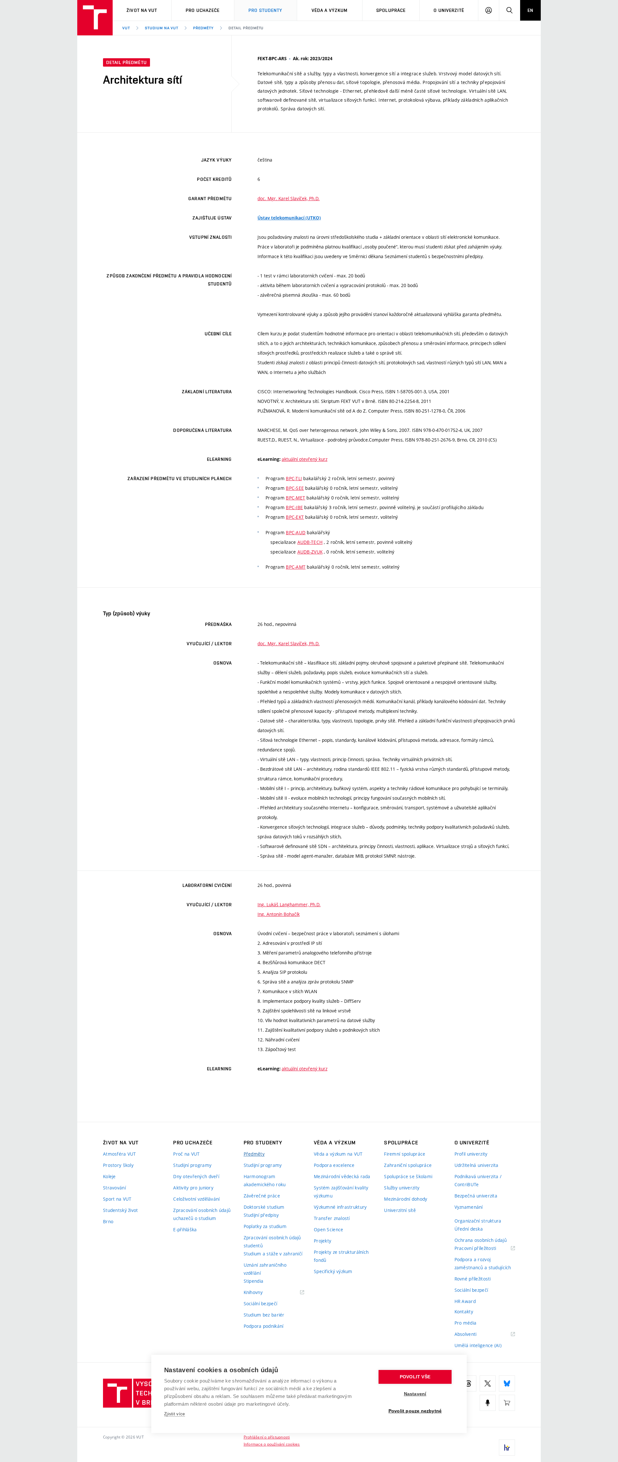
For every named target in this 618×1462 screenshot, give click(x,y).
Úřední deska (468, 1229)
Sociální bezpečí (260, 1303)
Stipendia (254, 1281)
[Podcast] (488, 1403)
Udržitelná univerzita (476, 1165)
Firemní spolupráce (404, 1154)
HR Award (465, 1301)
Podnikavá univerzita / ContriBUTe (477, 1180)
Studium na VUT (161, 28)
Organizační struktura (477, 1221)
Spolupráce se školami (408, 1176)
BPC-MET (295, 498)
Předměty (203, 28)
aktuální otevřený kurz (304, 459)
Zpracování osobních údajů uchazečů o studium (201, 1214)
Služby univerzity (401, 1188)
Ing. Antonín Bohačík (279, 914)
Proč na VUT (186, 1154)
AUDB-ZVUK (310, 552)
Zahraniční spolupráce (408, 1165)
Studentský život (120, 1210)
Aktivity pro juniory (193, 1188)
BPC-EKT (295, 517)
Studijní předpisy (261, 1215)
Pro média (465, 1323)
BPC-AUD (295, 532)
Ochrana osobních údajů (480, 1240)
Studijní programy (192, 1165)
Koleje (109, 1176)
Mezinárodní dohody (405, 1199)
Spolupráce (391, 10)
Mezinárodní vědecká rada (342, 1176)
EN (530, 10)
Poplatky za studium (265, 1226)
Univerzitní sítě (400, 1210)
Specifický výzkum (333, 1271)
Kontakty (463, 1311)
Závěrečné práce (262, 1196)
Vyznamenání (468, 1207)
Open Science (328, 1229)
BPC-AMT (295, 567)
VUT (126, 28)
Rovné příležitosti (472, 1279)
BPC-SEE (295, 488)
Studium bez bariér (264, 1315)
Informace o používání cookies (272, 1444)
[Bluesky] (507, 1383)
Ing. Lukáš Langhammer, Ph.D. (289, 904)
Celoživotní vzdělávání (196, 1199)
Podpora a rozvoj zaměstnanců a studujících (482, 1263)
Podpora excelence (334, 1165)
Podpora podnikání (264, 1326)
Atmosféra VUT (119, 1154)
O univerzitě (449, 10)
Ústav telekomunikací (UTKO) (289, 218)
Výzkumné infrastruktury (340, 1207)
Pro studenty (265, 10)
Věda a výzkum (330, 10)
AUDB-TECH (310, 542)
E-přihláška (185, 1229)
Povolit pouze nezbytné (415, 1411)
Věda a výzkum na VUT (338, 1154)
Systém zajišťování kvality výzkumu (341, 1192)
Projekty (322, 1241)
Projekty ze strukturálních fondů (341, 1256)
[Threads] (468, 1383)
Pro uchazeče (203, 10)
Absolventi (473, 1334)
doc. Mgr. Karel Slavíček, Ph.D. (289, 198)
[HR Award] (507, 1447)
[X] (488, 1383)
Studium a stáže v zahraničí (273, 1254)
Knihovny (261, 1292)
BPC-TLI (294, 478)
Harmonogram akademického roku (265, 1180)
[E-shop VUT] (507, 1403)
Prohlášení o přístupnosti (267, 1436)
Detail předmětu (246, 28)
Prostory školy (118, 1165)
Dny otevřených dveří (196, 1176)
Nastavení (415, 1394)
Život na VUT (141, 10)
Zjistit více (174, 1413)
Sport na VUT (117, 1199)
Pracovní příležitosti (483, 1248)
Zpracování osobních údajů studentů (272, 1241)
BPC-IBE (294, 507)
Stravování (114, 1188)
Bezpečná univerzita (475, 1196)
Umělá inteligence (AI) (477, 1345)
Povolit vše (415, 1376)
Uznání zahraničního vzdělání (265, 1269)
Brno (108, 1221)
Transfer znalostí (332, 1218)
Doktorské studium (264, 1207)
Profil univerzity (471, 1154)
